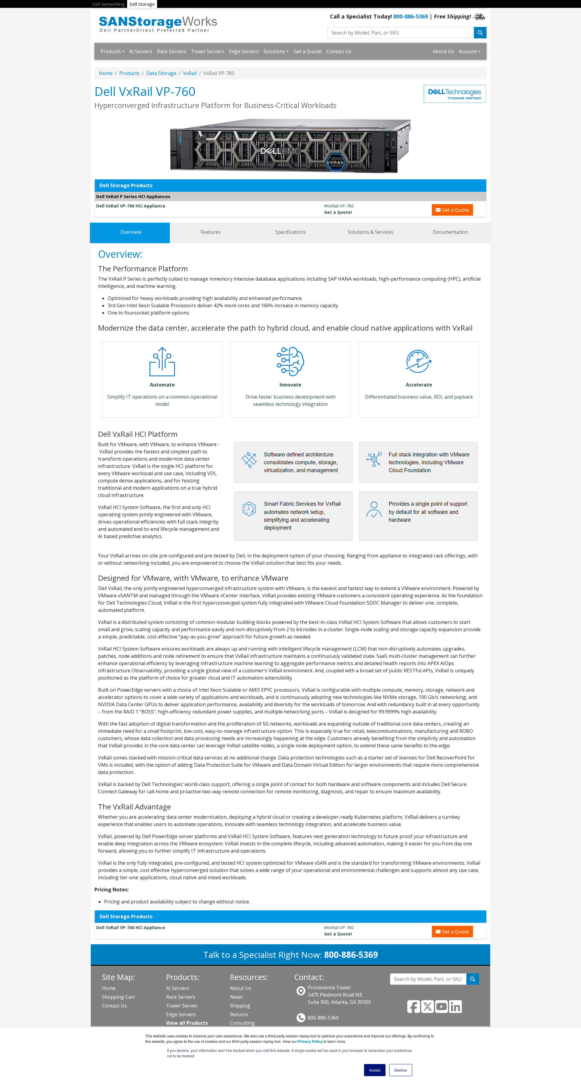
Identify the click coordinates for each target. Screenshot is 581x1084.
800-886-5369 (410, 16)
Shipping (240, 1005)
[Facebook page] (413, 1010)
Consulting (242, 1023)
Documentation (450, 232)
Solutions (274, 51)
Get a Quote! (308, 51)
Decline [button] (400, 1070)
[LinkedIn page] (455, 1010)
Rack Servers (171, 51)
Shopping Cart (118, 997)
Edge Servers (244, 51)
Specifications (290, 232)
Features (211, 232)
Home (106, 73)
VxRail (190, 73)
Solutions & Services (370, 232)
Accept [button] (374, 1070)
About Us (443, 51)
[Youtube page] (441, 1010)
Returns (239, 1014)
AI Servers (140, 51)
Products (110, 51)
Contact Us (339, 51)
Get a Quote (455, 210)
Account (468, 51)
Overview (130, 232)
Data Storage (161, 73)
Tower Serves (181, 1005)
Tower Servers (207, 51)
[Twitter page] (427, 1010)
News (236, 997)
